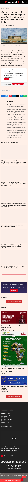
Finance (23, 25)
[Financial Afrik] (14, 2)
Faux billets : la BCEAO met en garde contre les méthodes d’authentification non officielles (13, 246)
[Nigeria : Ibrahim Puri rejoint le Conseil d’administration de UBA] (14, 216)
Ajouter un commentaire (14, 273)
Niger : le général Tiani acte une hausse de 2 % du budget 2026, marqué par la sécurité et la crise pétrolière (14, 205)
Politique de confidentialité (12, 480)
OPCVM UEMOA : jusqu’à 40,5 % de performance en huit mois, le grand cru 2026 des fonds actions (13, 184)
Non (2, 480)
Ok (24, 477)
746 (12, 455)
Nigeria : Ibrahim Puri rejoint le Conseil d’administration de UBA (12, 225)
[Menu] (2, 2)
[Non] (22, 479)
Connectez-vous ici (18, 84)
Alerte (3, 90)
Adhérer (6, 79)
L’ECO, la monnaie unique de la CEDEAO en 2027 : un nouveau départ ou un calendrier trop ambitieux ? (13, 448)
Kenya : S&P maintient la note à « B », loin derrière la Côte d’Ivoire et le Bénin (12, 267)
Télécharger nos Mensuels (14, 301)
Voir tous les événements (14, 396)
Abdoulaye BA (9, 25)
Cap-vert (8, 90)
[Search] (26, 2)
